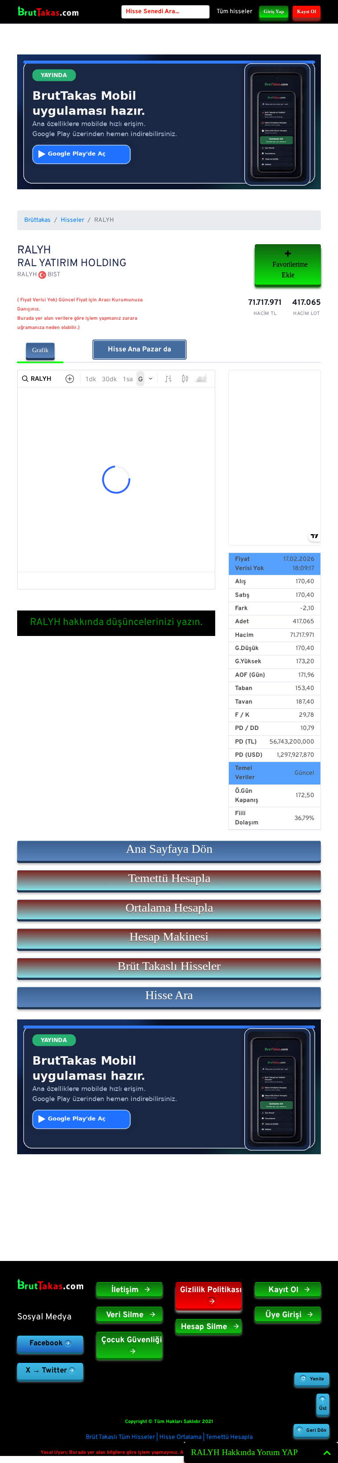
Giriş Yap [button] (274, 11)
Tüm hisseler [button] (234, 11)
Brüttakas (37, 220)
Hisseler (72, 220)
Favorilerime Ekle (290, 269)
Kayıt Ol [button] (306, 11)
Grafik (40, 350)
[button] (169, 851)
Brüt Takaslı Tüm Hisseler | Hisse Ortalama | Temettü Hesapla (169, 1437)
